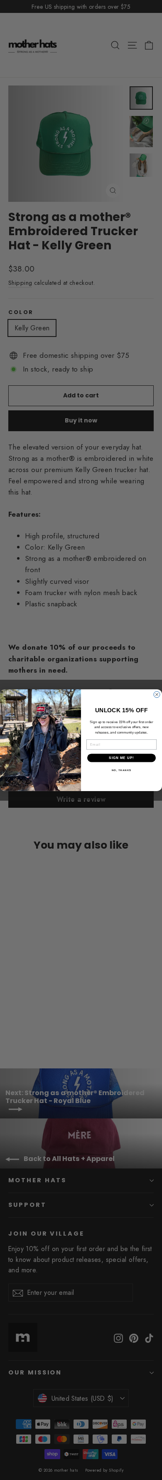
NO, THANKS (122, 770)
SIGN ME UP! (121, 757)
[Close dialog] (157, 694)
